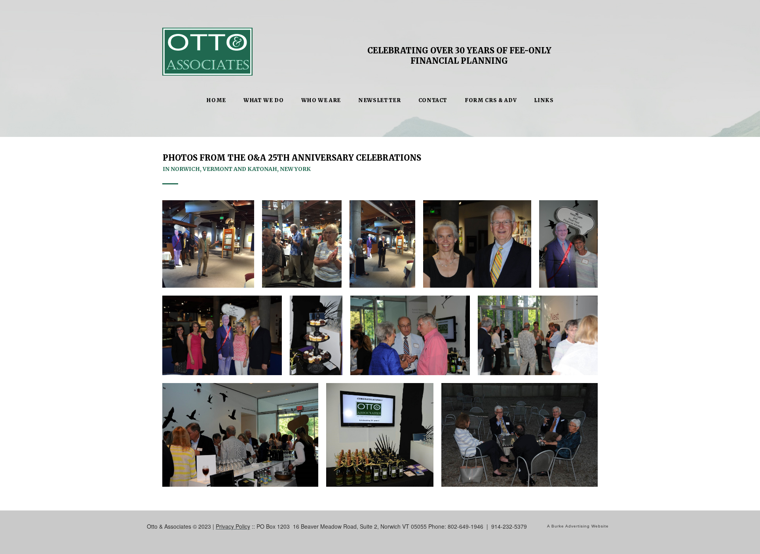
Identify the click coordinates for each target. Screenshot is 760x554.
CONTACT (433, 100)
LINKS (543, 100)
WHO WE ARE (321, 100)
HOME (216, 100)
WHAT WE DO (263, 100)
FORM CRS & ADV (491, 100)
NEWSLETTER (379, 100)
